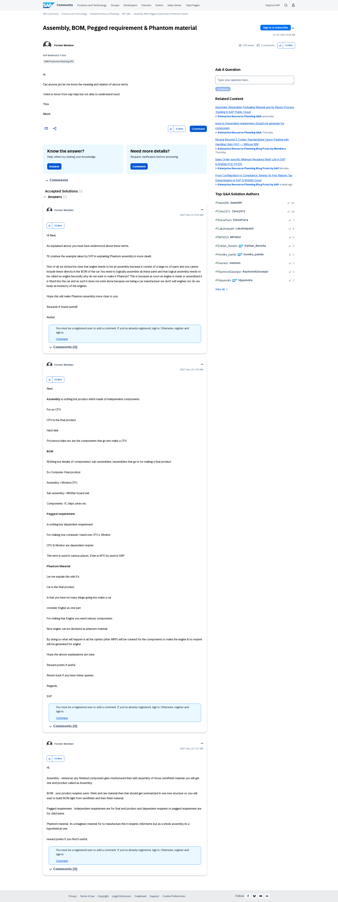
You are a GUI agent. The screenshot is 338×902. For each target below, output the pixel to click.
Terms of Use (87, 896)
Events (159, 5)
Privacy (73, 896)
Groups (115, 5)
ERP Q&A (126, 14)
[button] (280, 45)
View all (220, 289)
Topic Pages (193, 5)
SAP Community (50, 14)
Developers (130, 5)
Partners (146, 5)
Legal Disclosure (121, 896)
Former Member (64, 45)
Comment (198, 128)
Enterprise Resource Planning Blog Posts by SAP (248, 168)
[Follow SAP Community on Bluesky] (254, 896)
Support (154, 896)
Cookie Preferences (173, 896)
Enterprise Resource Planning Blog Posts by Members (252, 148)
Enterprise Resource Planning (104, 14)
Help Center (174, 5)
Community (65, 5)
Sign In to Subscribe (275, 27)
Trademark (140, 896)
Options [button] (292, 28)
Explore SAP (273, 5)
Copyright (103, 896)
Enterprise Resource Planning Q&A (240, 116)
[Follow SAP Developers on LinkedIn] (267, 896)
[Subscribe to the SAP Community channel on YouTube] (260, 896)
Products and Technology (92, 5)
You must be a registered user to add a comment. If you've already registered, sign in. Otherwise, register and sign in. (122, 330)
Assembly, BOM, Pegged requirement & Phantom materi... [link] (161, 14)
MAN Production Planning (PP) (58, 61)
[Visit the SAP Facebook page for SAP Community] (248, 896)
